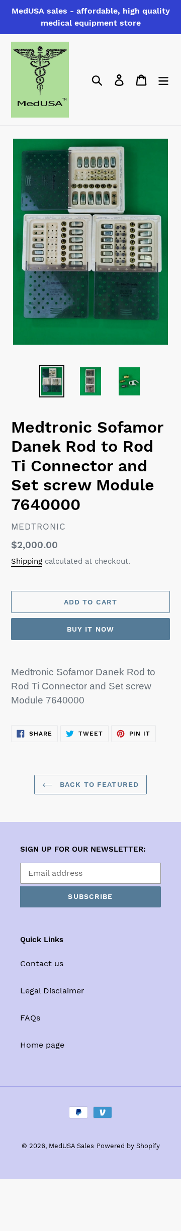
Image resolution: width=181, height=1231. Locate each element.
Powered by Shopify (128, 1146)
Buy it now (90, 629)
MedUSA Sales (71, 1146)
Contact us (41, 963)
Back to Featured (98, 784)
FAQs (30, 1017)
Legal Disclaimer (52, 990)
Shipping (26, 561)
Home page (42, 1045)
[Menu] (163, 79)
